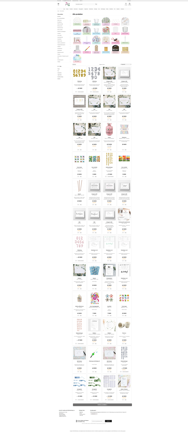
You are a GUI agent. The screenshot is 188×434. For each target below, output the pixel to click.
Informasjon (129, 0)
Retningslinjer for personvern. (101, 423)
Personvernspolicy (82, 414)
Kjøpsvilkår (81, 412)
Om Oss (81, 413)
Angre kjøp (81, 415)
